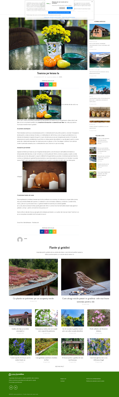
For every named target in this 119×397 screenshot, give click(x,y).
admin (60, 77)
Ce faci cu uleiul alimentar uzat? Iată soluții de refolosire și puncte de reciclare (103, 141)
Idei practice (92, 124)
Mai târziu (62, 8)
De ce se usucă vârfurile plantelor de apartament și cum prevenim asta (103, 149)
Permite (69, 8)
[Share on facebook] (42, 84)
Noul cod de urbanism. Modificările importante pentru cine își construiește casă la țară (99, 45)
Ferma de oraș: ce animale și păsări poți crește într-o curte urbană (103, 157)
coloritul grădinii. (61, 203)
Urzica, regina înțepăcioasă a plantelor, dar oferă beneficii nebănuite (103, 173)
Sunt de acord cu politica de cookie (59, 12)
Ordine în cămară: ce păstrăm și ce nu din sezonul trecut (98, 127)
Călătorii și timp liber (94, 69)
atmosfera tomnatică (67, 152)
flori (60, 133)
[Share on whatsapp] (51, 84)
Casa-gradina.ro (16, 374)
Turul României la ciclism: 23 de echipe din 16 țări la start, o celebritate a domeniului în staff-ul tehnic (99, 100)
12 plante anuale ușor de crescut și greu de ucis (103, 164)
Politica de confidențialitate (68, 17)
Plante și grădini (52, 77)
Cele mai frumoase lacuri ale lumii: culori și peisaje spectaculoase (99, 72)
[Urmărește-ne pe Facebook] (11, 387)
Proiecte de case (93, 41)
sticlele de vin (34, 139)
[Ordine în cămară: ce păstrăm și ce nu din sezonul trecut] (99, 114)
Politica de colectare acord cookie (95, 381)
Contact (63, 381)
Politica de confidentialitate (93, 378)
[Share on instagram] (46, 84)
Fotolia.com (35, 222)
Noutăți (91, 96)
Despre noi (63, 378)
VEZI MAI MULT (59, 366)
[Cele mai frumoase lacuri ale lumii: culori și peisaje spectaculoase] (99, 60)
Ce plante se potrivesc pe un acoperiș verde (33, 298)
